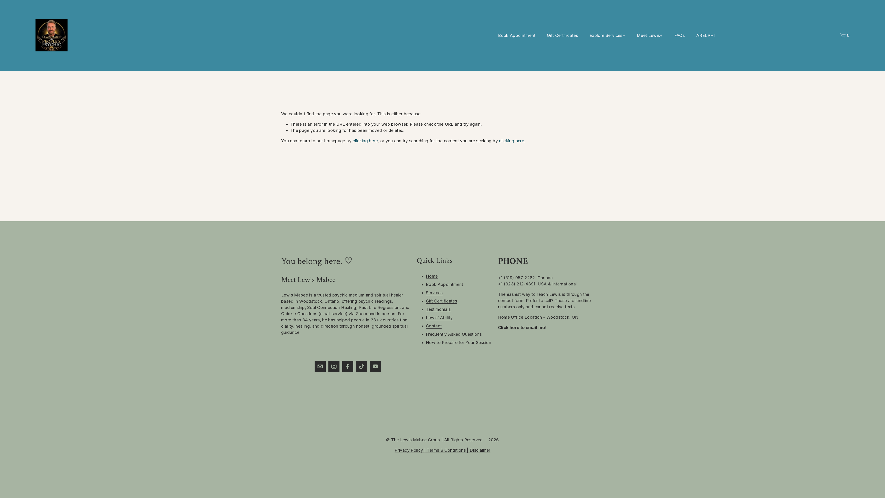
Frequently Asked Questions (454, 334)
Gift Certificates (562, 35)
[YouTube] (375, 366)
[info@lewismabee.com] (320, 366)
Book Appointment (516, 35)
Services (434, 292)
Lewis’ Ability (439, 317)
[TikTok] (361, 366)
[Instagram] (333, 366)
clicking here (365, 140)
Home (432, 276)
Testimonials (438, 309)
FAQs (679, 35)
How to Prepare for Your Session (458, 342)
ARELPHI (705, 35)
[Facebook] (347, 366)
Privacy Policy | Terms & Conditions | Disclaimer (442, 450)
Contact (434, 325)
